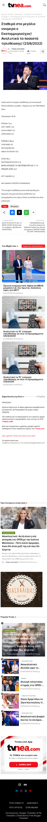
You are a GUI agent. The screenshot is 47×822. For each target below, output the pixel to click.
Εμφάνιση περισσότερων (33, 246)
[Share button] (33, 212)
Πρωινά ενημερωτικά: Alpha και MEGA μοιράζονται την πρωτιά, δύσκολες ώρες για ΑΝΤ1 (23, 288)
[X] (19, 212)
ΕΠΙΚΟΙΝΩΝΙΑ (32, 807)
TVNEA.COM (7, 421)
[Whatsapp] (26, 212)
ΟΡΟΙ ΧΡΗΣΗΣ (15, 807)
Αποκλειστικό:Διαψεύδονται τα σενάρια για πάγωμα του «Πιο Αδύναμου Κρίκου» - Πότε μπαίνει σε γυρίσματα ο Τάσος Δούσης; (32, 718)
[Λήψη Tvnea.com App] (23, 755)
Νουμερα (18, 14)
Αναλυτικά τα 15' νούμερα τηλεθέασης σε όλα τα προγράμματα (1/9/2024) (23, 379)
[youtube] (30, 791)
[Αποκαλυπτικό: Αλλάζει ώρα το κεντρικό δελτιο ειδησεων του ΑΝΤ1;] (10, 666)
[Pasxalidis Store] (21, 606)
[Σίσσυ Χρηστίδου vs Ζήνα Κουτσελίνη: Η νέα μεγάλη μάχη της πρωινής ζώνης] (10, 701)
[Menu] (3, 5)
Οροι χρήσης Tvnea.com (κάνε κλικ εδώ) (18, 436)
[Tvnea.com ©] (19, 5)
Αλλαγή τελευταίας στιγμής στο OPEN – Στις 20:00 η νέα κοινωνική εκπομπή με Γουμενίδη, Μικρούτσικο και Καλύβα (32, 684)
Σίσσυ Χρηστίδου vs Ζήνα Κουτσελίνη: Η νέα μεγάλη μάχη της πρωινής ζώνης (32, 701)
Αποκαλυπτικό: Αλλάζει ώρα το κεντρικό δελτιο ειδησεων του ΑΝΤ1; (31, 666)
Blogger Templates (27, 813)
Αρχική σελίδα (7, 14)
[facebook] (16, 791)
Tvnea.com (39, 429)
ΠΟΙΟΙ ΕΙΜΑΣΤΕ (16, 803)
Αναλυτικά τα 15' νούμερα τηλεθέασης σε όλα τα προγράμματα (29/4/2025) (23, 333)
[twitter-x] (25, 791)
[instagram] (21, 791)
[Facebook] (12, 212)
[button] (44, 5)
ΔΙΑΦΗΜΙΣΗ (32, 803)
